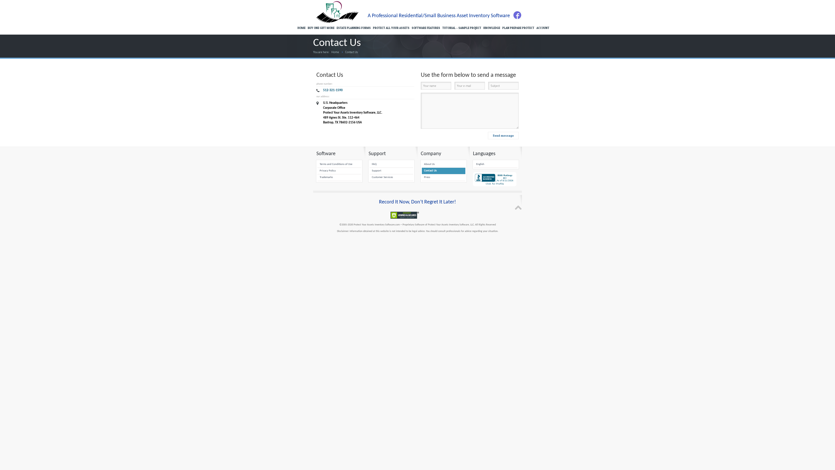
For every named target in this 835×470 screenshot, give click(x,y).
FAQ (374, 164)
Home (335, 52)
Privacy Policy (328, 171)
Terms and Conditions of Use (336, 164)
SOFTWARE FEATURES (426, 28)
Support (376, 171)
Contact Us (351, 52)
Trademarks (326, 177)
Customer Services (382, 177)
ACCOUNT (542, 28)
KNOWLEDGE (491, 28)
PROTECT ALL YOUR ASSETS (391, 28)
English (480, 164)
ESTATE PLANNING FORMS (354, 28)
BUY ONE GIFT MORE (321, 28)
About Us (429, 164)
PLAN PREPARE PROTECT (518, 28)
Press (427, 177)
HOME (301, 28)
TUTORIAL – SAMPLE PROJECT (461, 28)
